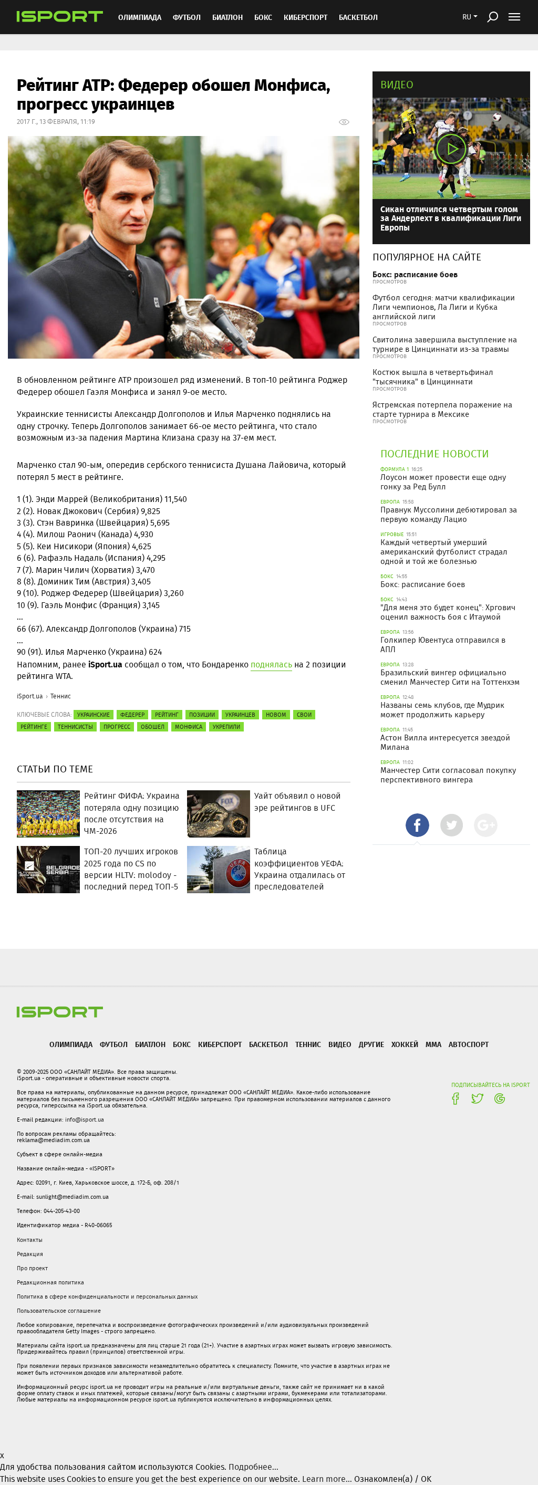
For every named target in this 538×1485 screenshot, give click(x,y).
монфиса (188, 727)
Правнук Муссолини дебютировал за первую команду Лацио (448, 514)
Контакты (30, 1240)
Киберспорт (305, 17)
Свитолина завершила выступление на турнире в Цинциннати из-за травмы (445, 344)
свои (304, 714)
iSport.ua (30, 696)
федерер (132, 714)
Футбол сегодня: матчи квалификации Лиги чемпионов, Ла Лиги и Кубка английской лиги (444, 307)
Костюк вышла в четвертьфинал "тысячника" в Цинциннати (433, 377)
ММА (433, 1044)
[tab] (417, 825)
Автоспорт (469, 1044)
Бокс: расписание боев (415, 274)
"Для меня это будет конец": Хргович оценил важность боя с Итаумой (447, 612)
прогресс (117, 727)
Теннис (60, 696)
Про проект (32, 1268)
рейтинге (33, 727)
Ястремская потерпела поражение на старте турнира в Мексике (442, 409)
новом (276, 714)
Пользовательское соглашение (59, 1310)
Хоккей (404, 1044)
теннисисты (75, 727)
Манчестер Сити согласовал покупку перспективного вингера (448, 775)
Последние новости (434, 453)
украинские (93, 714)
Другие (371, 1044)
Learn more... (327, 1479)
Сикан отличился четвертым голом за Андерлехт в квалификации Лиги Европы (450, 218)
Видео (396, 84)
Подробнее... (253, 1467)
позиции (202, 714)
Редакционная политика (50, 1282)
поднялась (271, 664)
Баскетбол (358, 17)
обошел (152, 727)
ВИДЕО (339, 1044)
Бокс (263, 17)
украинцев (240, 714)
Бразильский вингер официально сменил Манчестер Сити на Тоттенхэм (450, 677)
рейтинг (167, 714)
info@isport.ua (84, 1119)
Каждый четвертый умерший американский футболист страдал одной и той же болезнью (444, 552)
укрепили (226, 727)
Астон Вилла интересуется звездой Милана (445, 742)
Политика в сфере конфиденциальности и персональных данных (107, 1296)
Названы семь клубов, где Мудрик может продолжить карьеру (442, 709)
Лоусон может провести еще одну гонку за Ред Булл (443, 482)
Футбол (187, 17)
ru (466, 17)
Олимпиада (139, 17)
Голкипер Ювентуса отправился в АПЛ (442, 644)
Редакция (30, 1254)
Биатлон (227, 17)
